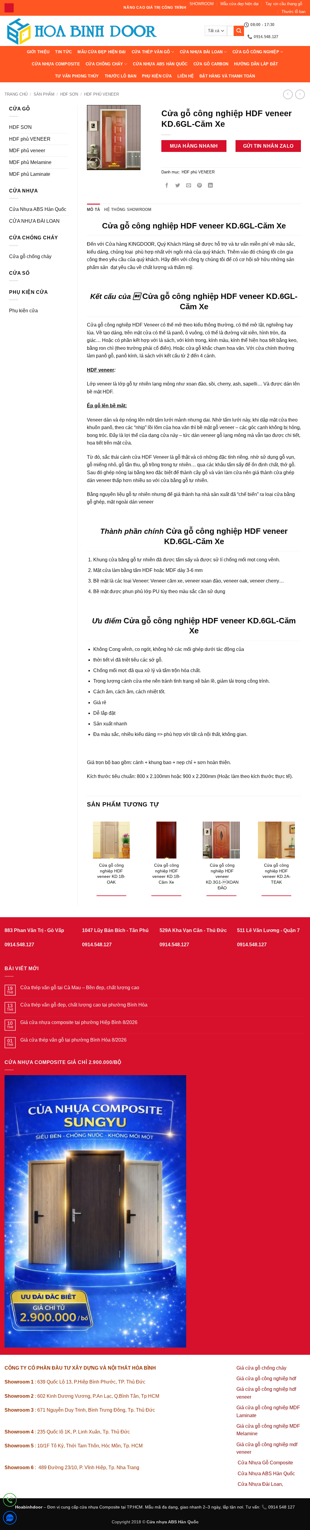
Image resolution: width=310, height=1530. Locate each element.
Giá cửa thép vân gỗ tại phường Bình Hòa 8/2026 (73, 1039)
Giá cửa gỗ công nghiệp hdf (266, 1378)
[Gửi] (239, 31)
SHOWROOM (202, 4)
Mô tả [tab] (93, 209)
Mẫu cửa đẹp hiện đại (239, 4)
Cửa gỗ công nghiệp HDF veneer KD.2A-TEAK (276, 874)
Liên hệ (185, 76)
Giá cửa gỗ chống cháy (261, 1368)
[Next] (300, 855)
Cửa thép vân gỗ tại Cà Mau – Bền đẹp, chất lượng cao (79, 987)
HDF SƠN (69, 94)
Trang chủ (16, 94)
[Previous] (87, 855)
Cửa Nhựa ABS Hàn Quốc (160, 64)
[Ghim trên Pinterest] (200, 186)
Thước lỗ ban (293, 11)
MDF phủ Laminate (29, 174)
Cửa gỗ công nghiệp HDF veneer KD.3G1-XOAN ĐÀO (222, 876)
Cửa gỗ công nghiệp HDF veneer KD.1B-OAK (111, 874)
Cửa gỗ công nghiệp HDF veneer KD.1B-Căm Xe (166, 874)
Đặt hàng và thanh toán (227, 76)
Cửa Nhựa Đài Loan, (260, 1484)
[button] (95, 163)
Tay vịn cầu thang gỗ (283, 4)
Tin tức (63, 52)
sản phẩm (44, 94)
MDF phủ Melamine (30, 162)
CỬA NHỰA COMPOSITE (56, 64)
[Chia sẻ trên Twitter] (178, 186)
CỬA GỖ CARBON (210, 64)
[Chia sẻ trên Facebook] (167, 186)
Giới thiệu (38, 52)
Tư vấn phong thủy (77, 76)
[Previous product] (300, 94)
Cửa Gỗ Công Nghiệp (255, 52)
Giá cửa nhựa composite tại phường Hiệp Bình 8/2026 (78, 1022)
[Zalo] (10, 1519)
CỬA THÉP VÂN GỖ (151, 52)
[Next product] (287, 94)
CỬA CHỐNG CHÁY (104, 64)
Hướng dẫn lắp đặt (256, 64)
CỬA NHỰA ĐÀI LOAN (201, 52)
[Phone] (10, 1501)
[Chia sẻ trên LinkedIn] (211, 186)
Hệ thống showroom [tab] (127, 209)
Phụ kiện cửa (157, 76)
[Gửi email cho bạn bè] (188, 186)
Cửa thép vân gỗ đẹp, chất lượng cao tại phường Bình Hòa (83, 1004)
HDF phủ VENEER (101, 94)
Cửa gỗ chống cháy (30, 256)
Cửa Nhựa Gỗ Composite (266, 1462)
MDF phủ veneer (27, 150)
